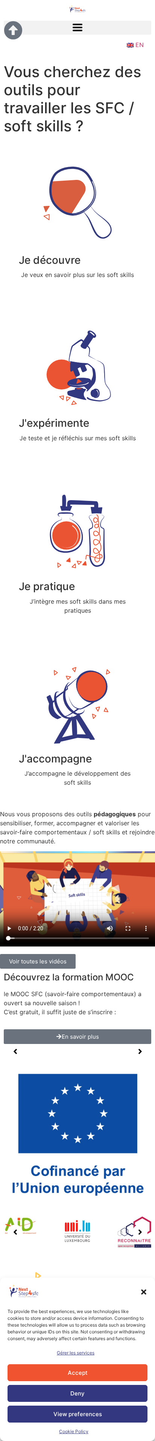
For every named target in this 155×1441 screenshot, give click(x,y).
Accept (78, 1372)
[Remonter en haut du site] (13, 30)
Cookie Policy (73, 1431)
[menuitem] (134, 45)
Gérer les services (75, 1353)
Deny (77, 1393)
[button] (143, 1292)
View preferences (77, 1414)
